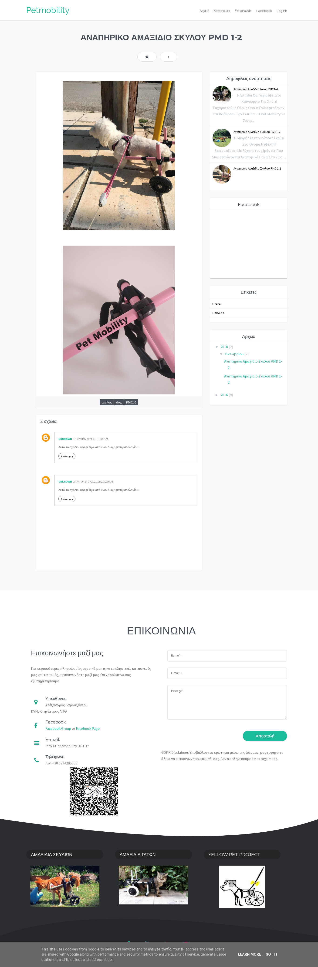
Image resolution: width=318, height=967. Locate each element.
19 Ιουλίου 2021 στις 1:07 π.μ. (91, 439)
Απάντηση (67, 456)
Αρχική (204, 11)
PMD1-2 (131, 402)
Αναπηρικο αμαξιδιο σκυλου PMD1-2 (256, 132)
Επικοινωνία (243, 11)
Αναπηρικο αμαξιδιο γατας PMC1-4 (255, 89)
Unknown (65, 439)
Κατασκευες (222, 11)
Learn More (249, 954)
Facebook (264, 11)
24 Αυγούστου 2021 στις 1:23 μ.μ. (93, 481)
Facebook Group (58, 728)
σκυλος (106, 402)
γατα (218, 304)
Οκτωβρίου (234, 354)
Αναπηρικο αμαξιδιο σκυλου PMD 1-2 (257, 168)
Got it (272, 954)
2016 (224, 395)
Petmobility (47, 10)
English (282, 11)
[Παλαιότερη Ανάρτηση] (168, 57)
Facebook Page (88, 728)
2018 (224, 346)
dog (119, 402)
